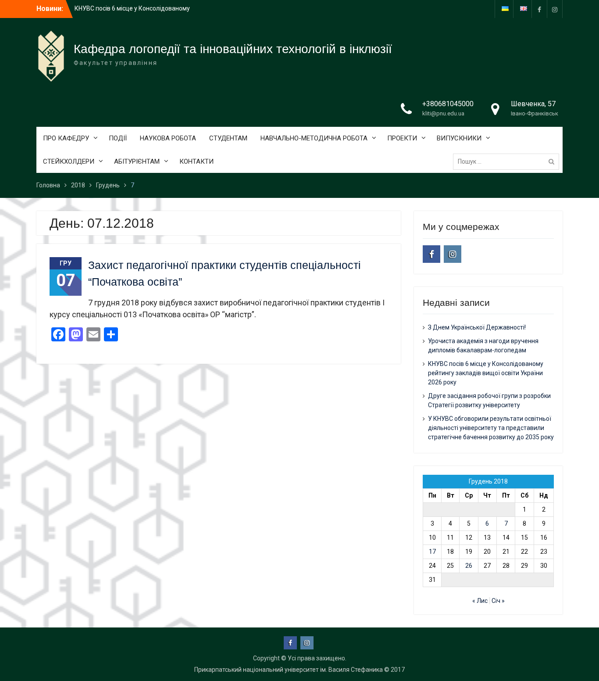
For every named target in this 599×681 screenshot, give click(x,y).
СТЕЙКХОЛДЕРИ (68, 161)
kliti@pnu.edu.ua (443, 113)
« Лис (480, 600)
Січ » (498, 600)
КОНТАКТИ (196, 161)
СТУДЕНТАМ (228, 138)
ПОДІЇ (118, 138)
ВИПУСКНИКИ (459, 138)
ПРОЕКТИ (402, 138)
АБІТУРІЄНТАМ (137, 161)
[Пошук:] (508, 161)
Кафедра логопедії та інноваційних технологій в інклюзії (233, 49)
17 (432, 551)
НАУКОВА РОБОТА (168, 138)
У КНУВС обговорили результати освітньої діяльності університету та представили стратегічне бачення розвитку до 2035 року (491, 428)
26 (468, 565)
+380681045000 (448, 104)
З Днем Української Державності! (477, 327)
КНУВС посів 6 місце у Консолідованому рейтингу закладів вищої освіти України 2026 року (485, 373)
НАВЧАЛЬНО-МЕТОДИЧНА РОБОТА (313, 138)
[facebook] (539, 9)
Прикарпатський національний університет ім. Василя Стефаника (288, 669)
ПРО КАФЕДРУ (66, 138)
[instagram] (554, 9)
